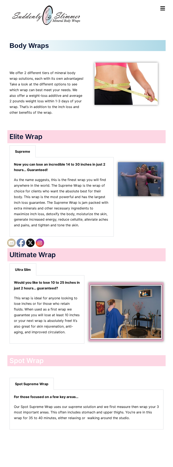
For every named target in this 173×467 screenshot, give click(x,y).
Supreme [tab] (22, 151)
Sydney (106, 460)
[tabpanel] (61, 197)
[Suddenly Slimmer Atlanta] (47, 14)
